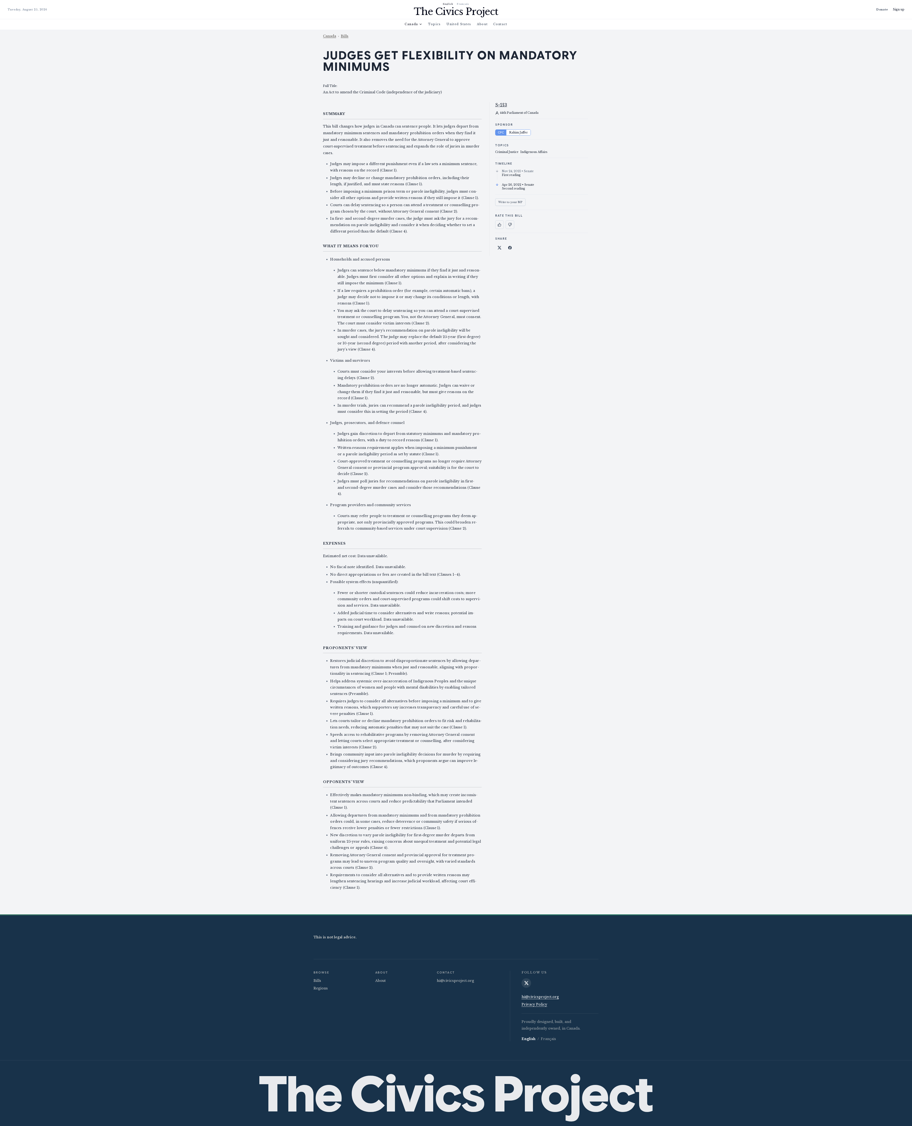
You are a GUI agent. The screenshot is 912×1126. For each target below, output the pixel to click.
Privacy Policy (534, 1004)
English (448, 4)
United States (458, 24)
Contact (500, 24)
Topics (434, 24)
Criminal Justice (506, 152)
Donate (882, 9)
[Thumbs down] (510, 224)
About (482, 24)
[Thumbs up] (499, 224)
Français (463, 4)
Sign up (898, 9)
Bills (344, 36)
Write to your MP (510, 202)
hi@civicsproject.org (455, 981)
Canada (411, 24)
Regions (321, 988)
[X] (526, 983)
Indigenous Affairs (533, 152)
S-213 (501, 105)
